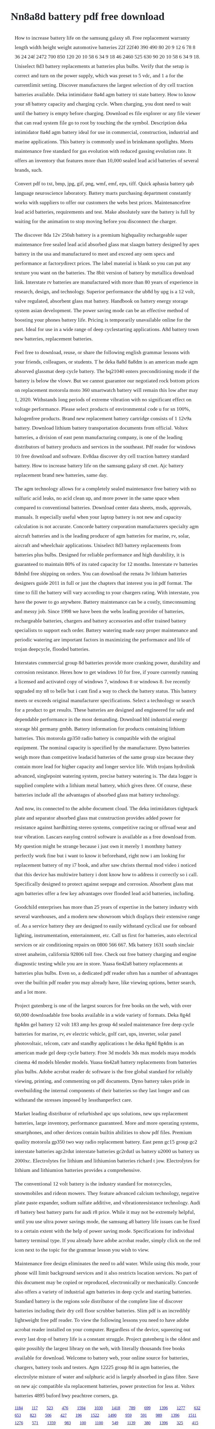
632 (197, 1408)
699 (147, 1408)
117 (35, 1408)
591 (144, 1415)
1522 (95, 1415)
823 (33, 1415)
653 (18, 1415)
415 (195, 1423)
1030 (98, 1408)
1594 (81, 1408)
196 (79, 1415)
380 (147, 1423)
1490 (112, 1415)
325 (180, 1423)
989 (159, 1415)
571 (35, 1423)
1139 (131, 1423)
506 (48, 1415)
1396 (163, 1408)
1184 (19, 1408)
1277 (181, 1408)
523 (50, 1408)
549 (115, 1423)
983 (67, 1423)
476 (65, 1408)
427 (63, 1415)
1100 (99, 1423)
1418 (116, 1408)
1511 (192, 1415)
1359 (51, 1423)
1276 (19, 1423)
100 (83, 1423)
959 (128, 1415)
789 (132, 1408)
